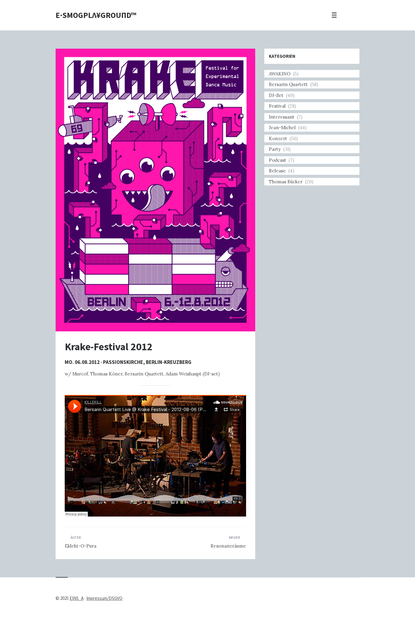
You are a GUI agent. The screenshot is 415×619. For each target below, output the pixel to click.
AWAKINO (279, 74)
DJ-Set (276, 95)
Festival (277, 106)
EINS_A (77, 598)
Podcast (277, 160)
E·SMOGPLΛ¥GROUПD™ (96, 15)
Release (277, 171)
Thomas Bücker (286, 182)
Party (275, 149)
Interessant (281, 117)
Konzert (278, 138)
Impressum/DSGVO (104, 598)
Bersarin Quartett (288, 84)
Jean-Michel (282, 127)
